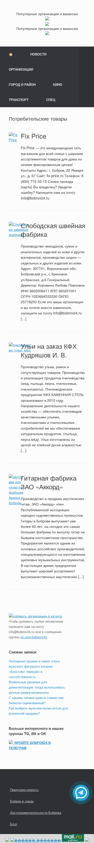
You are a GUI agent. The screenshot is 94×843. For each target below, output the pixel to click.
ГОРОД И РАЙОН (22, 84)
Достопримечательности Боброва (35, 812)
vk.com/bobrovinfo (33, 637)
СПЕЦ (50, 99)
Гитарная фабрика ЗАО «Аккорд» (48, 482)
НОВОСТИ (38, 54)
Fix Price (33, 135)
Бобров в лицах (22, 801)
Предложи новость (24, 789)
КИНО (57, 84)
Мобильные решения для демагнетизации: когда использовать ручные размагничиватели (37, 687)
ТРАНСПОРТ (19, 99)
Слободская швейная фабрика (53, 230)
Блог (13, 824)
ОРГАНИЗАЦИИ (21, 69)
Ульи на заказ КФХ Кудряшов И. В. (49, 350)
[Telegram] (81, 793)
